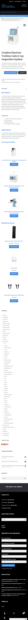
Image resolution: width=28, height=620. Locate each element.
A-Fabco (6, 345)
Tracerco (6, 417)
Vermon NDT (6, 421)
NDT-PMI (4, 331)
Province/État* (5, 554)
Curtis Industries (7, 362)
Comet (5, 357)
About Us (11, 1)
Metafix (5, 390)
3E (4, 343)
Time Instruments (7, 415)
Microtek (6, 392)
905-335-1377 (11, 502)
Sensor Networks (7, 406)
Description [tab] (4, 88)
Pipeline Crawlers (6, 333)
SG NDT (5, 408)
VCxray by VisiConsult (8, 419)
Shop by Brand (9, 18)
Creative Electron (15, 18)
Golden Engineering (8, 374)
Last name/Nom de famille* (8, 543)
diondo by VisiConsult (8, 366)
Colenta (5, 355)
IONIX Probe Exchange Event (8, 587)
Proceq (5, 402)
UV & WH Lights (6, 435)
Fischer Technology (8, 372)
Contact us (14, 136)
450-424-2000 (14, 505)
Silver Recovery (6, 425)
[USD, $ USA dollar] (6, 445)
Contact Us (22, 72)
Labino (5, 384)
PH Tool (5, 400)
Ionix (5, 378)
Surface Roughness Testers (8, 427)
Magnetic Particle (6, 327)
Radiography (15, 79)
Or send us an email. (6, 508)
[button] (25, 25)
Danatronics (6, 364)
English (3, 525)
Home (4, 18)
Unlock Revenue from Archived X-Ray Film (11, 583)
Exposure (6, 370)
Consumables (5, 317)
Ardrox (5, 349)
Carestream (6, 353)
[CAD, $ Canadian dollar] (3, 445)
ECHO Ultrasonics (7, 368)
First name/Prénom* (6, 538)
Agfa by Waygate (7, 347)
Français (3, 527)
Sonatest (6, 410)
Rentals (4, 337)
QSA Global (6, 404)
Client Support (18, 1)
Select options (14, 246)
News (24, 1)
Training (4, 429)
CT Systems (5, 319)
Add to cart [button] (14, 273)
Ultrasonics (5, 431)
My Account (4, 618)
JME (5, 380)
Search (14, 613)
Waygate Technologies (8, 423)
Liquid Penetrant (6, 325)
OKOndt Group (7, 396)
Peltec (5, 398)
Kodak (5, 382)
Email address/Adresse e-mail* (8, 559)
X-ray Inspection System (15, 82)
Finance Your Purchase (11, 72)
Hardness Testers (6, 323)
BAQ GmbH (6, 351)
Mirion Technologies (8, 394)
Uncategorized (6, 433)
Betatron (4, 315)
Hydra (5, 376)
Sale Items (5, 339)
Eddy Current (5, 321)
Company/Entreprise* (6, 548)
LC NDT (5, 386)
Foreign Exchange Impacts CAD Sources (10, 589)
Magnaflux (6, 388)
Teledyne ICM (7, 412)
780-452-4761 (11, 499)
